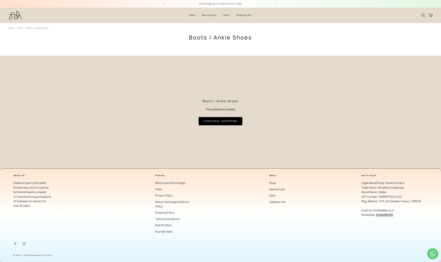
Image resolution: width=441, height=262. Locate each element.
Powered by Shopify (42, 255)
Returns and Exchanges (170, 183)
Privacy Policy (164, 195)
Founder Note (163, 231)
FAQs (158, 189)
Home (11, 28)
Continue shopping (221, 121)
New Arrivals (209, 15)
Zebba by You (244, 15)
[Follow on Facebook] (15, 243)
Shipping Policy (165, 212)
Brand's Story (163, 225)
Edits (226, 15)
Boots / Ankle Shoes (37, 28)
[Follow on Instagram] (24, 243)
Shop (192, 15)
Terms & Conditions (167, 219)
